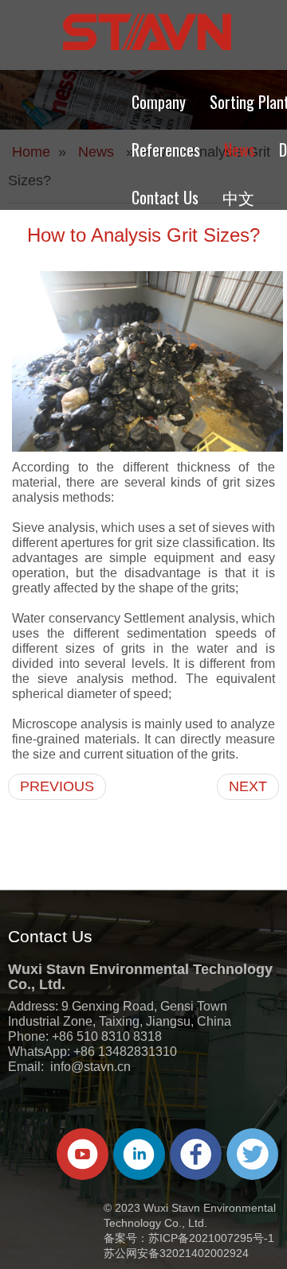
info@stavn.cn (90, 1066)
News (239, 149)
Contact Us (165, 197)
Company (159, 102)
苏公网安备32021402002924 (176, 1253)
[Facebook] (196, 1154)
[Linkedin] (139, 1154)
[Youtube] (82, 1154)
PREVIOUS (57, 786)
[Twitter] (252, 1154)
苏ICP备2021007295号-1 (211, 1238)
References (166, 149)
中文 (238, 197)
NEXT (248, 786)
